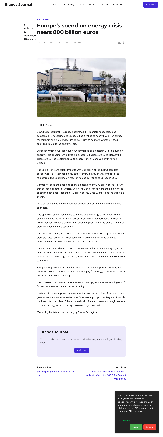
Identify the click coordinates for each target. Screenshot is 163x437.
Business (117, 4)
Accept (135, 427)
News (82, 4)
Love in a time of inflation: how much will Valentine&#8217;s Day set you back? (105, 375)
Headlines (150, 4)
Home (56, 4)
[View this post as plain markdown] (119, 42)
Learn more (124, 420)
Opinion (105, 4)
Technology (69, 4)
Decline (149, 427)
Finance (93, 4)
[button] (123, 42)
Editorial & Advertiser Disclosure (28, 34)
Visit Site (81, 350)
